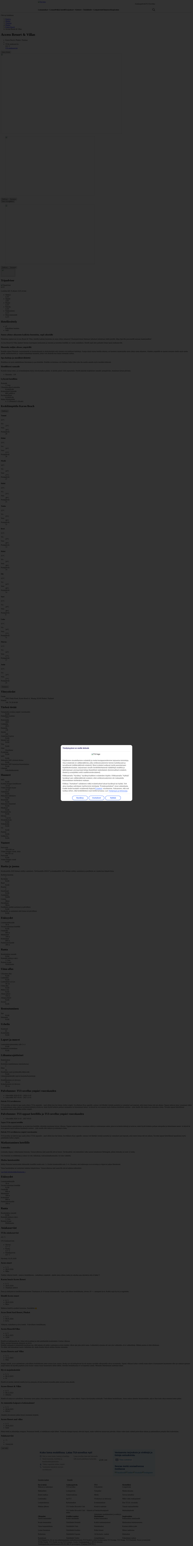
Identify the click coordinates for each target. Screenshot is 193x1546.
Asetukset (96, 798)
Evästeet (98, 788)
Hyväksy (80, 798)
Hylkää (113, 798)
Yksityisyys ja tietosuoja (117, 791)
